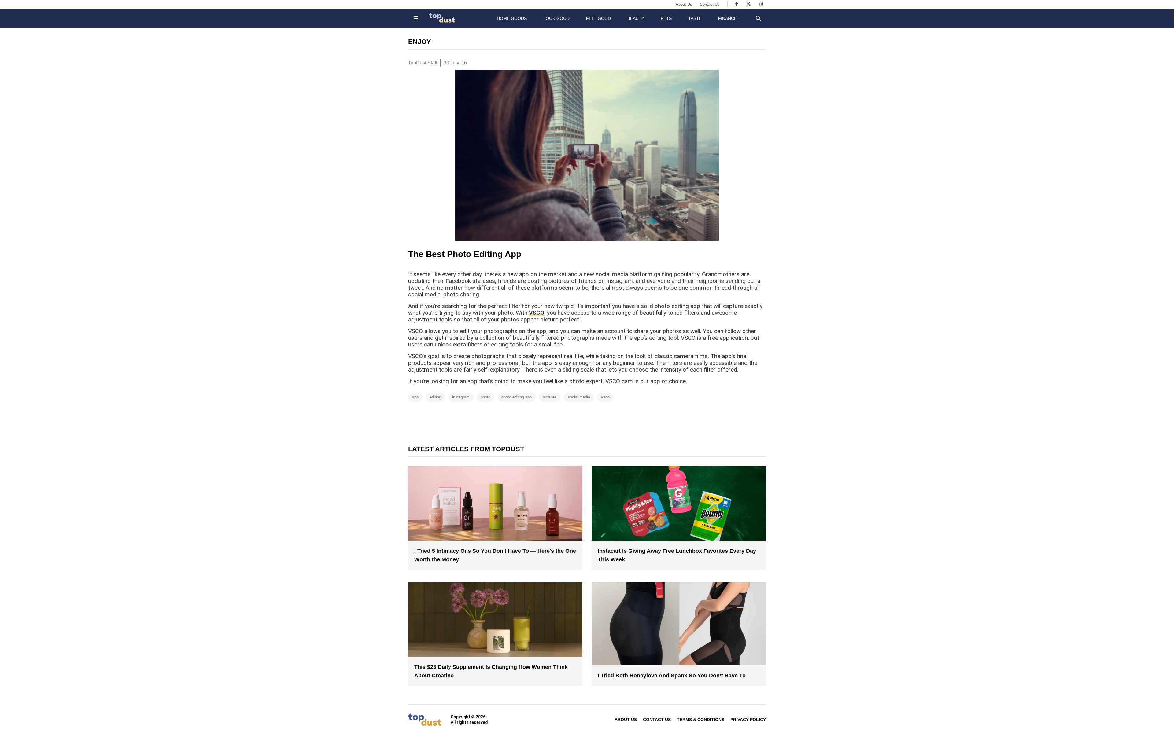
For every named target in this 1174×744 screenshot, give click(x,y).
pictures (550, 397)
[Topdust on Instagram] (761, 4)
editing (435, 397)
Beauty (635, 18)
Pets (666, 18)
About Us (684, 4)
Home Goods (512, 18)
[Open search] (758, 18)
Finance (727, 18)
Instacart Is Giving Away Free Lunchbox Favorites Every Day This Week (677, 555)
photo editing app (516, 397)
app (415, 397)
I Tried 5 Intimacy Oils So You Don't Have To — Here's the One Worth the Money (495, 555)
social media (579, 397)
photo (485, 397)
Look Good (556, 18)
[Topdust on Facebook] (736, 4)
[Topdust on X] (748, 4)
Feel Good (598, 18)
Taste (695, 18)
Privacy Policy (748, 719)
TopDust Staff (422, 62)
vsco (605, 397)
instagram (461, 397)
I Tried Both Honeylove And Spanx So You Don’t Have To (672, 676)
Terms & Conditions (700, 719)
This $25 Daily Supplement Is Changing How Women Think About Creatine (491, 671)
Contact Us (710, 4)
